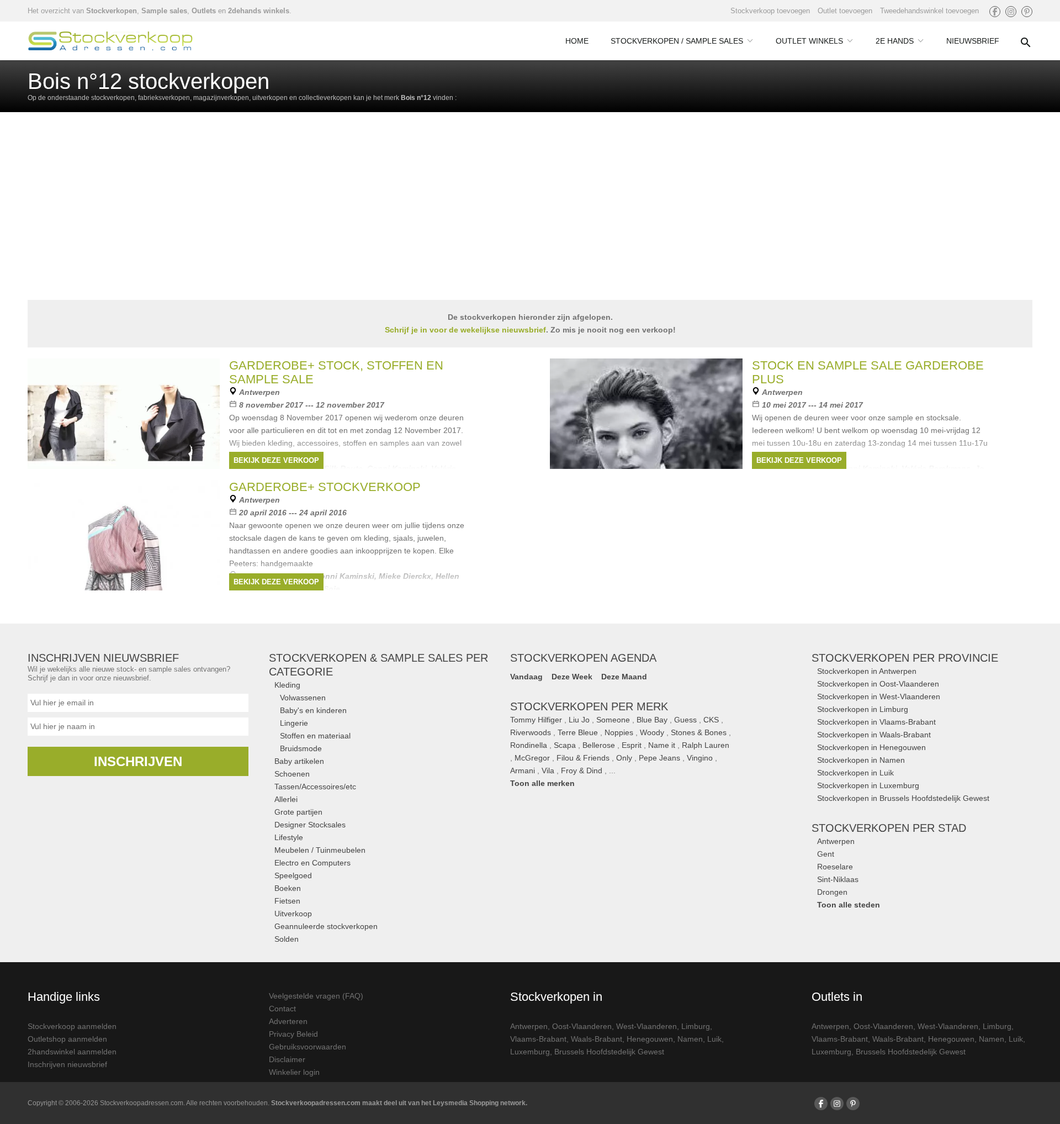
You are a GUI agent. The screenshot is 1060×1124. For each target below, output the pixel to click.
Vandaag (526, 676)
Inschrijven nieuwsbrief (67, 1064)
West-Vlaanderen (646, 1026)
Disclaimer (287, 1059)
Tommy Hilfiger (536, 719)
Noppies (619, 732)
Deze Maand (624, 676)
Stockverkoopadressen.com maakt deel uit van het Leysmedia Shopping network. (399, 1103)
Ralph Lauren (705, 745)
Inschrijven (138, 761)
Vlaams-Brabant (538, 1039)
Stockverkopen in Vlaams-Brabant (876, 721)
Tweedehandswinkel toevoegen (929, 11)
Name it (661, 745)
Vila (548, 770)
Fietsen (287, 900)
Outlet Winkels (809, 40)
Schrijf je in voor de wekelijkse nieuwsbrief (465, 329)
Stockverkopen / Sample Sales (677, 40)
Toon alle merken (542, 783)
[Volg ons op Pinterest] (1026, 11)
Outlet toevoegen (845, 11)
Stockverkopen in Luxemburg (868, 785)
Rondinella (528, 745)
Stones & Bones (699, 732)
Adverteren (288, 1021)
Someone (613, 719)
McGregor (532, 757)
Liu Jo (579, 719)
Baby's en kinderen (313, 710)
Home (577, 40)
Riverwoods (530, 732)
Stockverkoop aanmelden (72, 1026)
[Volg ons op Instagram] (1010, 11)
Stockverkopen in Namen (861, 760)
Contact (282, 1008)
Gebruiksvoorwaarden (307, 1046)
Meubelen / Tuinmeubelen (319, 850)
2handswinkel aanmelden (72, 1051)
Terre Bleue (578, 732)
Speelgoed (293, 875)
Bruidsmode (301, 748)
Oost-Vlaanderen (582, 1026)
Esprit (632, 745)
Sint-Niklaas (837, 879)
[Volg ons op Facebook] (994, 11)
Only (624, 757)
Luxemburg (530, 1051)
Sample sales (164, 11)
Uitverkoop (293, 913)
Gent (825, 853)
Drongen (832, 892)
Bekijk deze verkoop (276, 460)
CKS (711, 719)
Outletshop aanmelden (67, 1039)
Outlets (204, 11)
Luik (714, 1039)
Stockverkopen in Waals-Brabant (874, 734)
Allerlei (286, 799)
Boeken (287, 888)
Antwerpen (836, 841)
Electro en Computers (312, 862)
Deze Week (572, 676)
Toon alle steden (848, 904)
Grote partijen (298, 812)
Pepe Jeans (659, 757)
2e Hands (895, 40)
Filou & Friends (583, 757)
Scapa (565, 745)
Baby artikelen (299, 761)
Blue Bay (652, 719)
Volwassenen (303, 697)
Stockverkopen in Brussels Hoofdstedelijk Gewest (903, 798)
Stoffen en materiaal (315, 735)
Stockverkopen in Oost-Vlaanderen (878, 683)
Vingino (700, 757)
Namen (690, 1039)
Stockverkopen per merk (589, 706)
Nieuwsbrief (972, 40)
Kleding (287, 684)
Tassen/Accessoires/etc (315, 786)
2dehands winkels (258, 11)
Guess (685, 719)
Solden (286, 939)
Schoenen (292, 773)
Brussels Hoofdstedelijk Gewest (609, 1051)
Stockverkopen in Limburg (862, 709)
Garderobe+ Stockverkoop (325, 487)
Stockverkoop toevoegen (770, 11)
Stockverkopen (111, 11)
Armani (522, 770)
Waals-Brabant (596, 1039)
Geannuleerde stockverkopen (326, 926)
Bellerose (598, 745)
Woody (652, 732)
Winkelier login (294, 1072)
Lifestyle (288, 837)
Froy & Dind (581, 770)
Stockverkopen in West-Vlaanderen (878, 696)
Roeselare (835, 866)
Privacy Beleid (293, 1034)
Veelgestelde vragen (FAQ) (316, 995)
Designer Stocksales (310, 824)
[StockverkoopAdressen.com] (110, 41)
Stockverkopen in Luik (855, 772)
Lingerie (294, 723)
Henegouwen (650, 1039)
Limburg (695, 1026)
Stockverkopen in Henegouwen (871, 747)
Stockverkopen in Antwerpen (866, 671)
